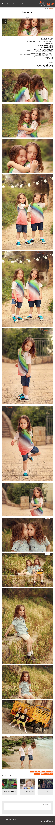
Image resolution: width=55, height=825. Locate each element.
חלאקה (32, 771)
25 (5, 781)
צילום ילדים (43, 773)
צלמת (46, 771)
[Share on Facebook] (10, 775)
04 (40, 781)
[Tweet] (8, 775)
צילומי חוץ (41, 771)
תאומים (36, 771)
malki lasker (37, 773)
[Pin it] (5, 775)
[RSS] (3, 775)
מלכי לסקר (51, 771)
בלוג (50, 8)
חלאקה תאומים (50, 773)
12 (22, 781)
